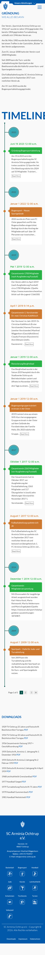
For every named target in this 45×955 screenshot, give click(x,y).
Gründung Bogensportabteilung (25, 150)
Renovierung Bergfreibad (22, 363)
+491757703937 (26, 854)
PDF (26, 730)
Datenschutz (35, 939)
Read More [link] (16, 176)
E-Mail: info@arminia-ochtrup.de (22, 856)
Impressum (22, 939)
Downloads (11, 939)
